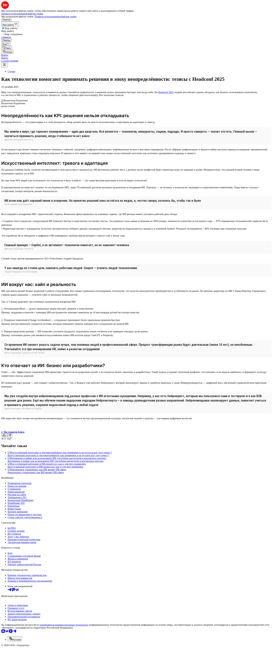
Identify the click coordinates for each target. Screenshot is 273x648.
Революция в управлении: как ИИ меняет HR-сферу (36, 472)
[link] (6, 48)
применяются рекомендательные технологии (64, 624)
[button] (4, 55)
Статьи (11, 71)
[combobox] (15, 638)
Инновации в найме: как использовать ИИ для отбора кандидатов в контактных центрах (56, 461)
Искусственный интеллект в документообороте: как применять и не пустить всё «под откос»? (58, 455)
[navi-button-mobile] (4, 65)
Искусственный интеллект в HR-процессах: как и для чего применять (45, 466)
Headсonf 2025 (166, 92)
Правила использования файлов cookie (55, 16)
